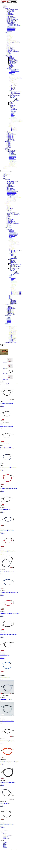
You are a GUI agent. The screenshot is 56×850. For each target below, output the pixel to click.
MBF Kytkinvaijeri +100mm (6, 824)
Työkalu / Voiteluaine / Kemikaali (10, 166)
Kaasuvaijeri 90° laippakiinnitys (7, 571)
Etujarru (8, 207)
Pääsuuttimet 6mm (10, 138)
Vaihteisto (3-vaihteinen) (11, 29)
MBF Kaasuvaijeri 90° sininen (7, 530)
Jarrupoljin (15, 98)
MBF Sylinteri (11, 153)
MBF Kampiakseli (12, 156)
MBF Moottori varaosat (11, 151)
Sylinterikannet (11, 57)
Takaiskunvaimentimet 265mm (16, 291)
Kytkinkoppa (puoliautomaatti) (12, 19)
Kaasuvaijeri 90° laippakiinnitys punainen (10, 613)
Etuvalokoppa (13, 89)
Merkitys (2, 383)
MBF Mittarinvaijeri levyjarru (7, 740)
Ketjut (12, 81)
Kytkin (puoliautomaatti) (11, 17)
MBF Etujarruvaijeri (5, 803)
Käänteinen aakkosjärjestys (14, 383)
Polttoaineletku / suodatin (11, 134)
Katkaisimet (13, 117)
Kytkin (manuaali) (10, 16)
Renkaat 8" (9, 143)
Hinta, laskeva (26, 383)
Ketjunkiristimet (14, 85)
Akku (12, 114)
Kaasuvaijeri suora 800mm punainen (8, 488)
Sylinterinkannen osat (10, 14)
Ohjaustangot (13, 92)
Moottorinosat (9, 56)
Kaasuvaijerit (13, 127)
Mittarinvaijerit (13, 129)
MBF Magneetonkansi (13, 336)
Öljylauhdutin (11, 66)
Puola (12, 107)
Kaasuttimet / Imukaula (9, 131)
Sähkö (10, 104)
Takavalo (8, 54)
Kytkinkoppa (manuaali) (11, 18)
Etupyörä (8, 206)
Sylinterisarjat (11, 58)
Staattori (12, 106)
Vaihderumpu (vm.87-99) (11, 28)
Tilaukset (4, 843)
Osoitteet (4, 845)
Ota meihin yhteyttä (6, 838)
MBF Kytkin (11, 158)
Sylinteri (8, 12)
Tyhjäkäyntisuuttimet (10, 139)
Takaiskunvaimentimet (11, 49)
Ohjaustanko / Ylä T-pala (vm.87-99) (13, 42)
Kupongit (4, 846)
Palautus (4, 834)
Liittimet (12, 113)
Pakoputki (8, 44)
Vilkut (12, 116)
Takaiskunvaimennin (12, 118)
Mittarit (10, 90)
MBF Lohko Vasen (12, 337)
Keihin (8, 15)
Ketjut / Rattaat (11, 80)
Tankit (10, 123)
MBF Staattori (11, 160)
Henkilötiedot (5, 842)
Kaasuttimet (9, 132)
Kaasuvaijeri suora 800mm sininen (8, 467)
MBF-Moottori (7, 149)
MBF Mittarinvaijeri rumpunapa (7, 782)
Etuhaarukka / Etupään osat (14, 69)
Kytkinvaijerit (13, 128)
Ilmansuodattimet (12, 248)
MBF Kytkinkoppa (12, 159)
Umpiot (12, 74)
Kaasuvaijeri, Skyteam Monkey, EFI (8, 634)
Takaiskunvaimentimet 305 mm (16, 293)
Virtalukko (13, 108)
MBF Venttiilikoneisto (13, 155)
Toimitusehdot (5, 836)
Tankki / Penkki (9, 48)
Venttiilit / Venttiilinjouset (13, 60)
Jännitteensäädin (14, 109)
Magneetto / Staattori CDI (13, 24)
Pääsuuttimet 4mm (10, 135)
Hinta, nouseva (21, 383)
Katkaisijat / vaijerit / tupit (11, 40)
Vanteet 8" (9, 142)
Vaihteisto (11, 65)
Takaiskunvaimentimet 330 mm (16, 121)
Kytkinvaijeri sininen (5, 677)
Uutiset (4, 167)
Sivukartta (4, 837)
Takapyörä (9, 53)
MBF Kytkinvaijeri (4, 655)
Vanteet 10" (9, 144)
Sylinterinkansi (9, 13)
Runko (8, 45)
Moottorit (6, 148)
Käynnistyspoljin (16, 100)
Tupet (12, 94)
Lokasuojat (13, 88)
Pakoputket (11, 103)
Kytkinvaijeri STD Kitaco (6, 699)
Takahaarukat (11, 122)
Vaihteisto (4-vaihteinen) (11, 30)
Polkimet (8, 43)
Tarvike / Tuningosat (8, 55)
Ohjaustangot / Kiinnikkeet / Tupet (15, 91)
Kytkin (10, 64)
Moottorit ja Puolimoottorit (11, 150)
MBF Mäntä (11, 152)
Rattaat (12, 82)
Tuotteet (4, 7)
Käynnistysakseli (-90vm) (11, 20)
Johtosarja (13, 115)
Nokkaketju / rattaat (10, 11)
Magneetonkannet (12, 63)
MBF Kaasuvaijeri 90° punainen (7, 551)
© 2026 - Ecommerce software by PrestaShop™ (8, 849)
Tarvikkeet (9, 147)
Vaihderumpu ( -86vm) (11, 27)
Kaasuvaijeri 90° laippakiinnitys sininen (9, 592)
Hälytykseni (5, 847)
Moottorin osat (7, 8)
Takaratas (15, 84)
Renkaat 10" (9, 145)
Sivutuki (12, 101)
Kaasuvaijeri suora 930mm (6, 426)
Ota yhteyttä (5, 6)
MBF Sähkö (11, 165)
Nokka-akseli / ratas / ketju (13, 61)
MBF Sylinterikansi (12, 154)
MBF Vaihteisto (12, 339)
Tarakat (10, 125)
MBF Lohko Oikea (12, 338)
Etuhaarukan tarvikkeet (15, 71)
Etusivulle (4, 5)
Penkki (10, 102)
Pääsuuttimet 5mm (10, 136)
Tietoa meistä (5, 168)
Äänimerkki (13, 105)
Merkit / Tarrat (9, 38)
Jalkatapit (8, 39)
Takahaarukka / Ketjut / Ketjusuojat (13, 51)
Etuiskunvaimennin (10, 204)
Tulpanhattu (13, 112)
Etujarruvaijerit (14, 130)
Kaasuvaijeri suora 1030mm (6, 447)
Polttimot (12, 75)
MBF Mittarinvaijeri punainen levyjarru (9, 761)
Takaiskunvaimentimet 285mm (16, 292)
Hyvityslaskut (5, 844)
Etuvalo (10, 73)
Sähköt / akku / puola (10, 47)
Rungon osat (7, 32)
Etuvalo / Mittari (10, 36)
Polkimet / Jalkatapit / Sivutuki (14, 95)
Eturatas (15, 83)
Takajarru (8, 52)
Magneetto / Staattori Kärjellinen (14, 25)
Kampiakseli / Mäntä (10, 10)
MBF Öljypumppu (12, 157)
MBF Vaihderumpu (12, 164)
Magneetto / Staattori (10, 23)
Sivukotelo (9, 46)
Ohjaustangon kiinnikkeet (15, 93)
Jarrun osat (11, 249)
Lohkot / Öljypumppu (11, 22)
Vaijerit (10, 126)
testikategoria (9, 31)
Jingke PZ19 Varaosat (11, 140)
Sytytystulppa (13, 111)
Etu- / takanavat (12, 72)
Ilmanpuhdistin (9, 37)
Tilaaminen (4, 833)
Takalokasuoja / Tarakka (11, 50)
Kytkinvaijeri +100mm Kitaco (7, 721)
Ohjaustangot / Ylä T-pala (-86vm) (13, 41)
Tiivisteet (8, 26)
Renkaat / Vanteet (8, 141)
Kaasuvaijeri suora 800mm (6, 403)
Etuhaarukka (13, 70)
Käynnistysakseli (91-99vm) (12, 21)
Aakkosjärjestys (6, 383)
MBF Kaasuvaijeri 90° (5, 509)
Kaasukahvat (13, 78)
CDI (12, 110)
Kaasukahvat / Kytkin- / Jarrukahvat (15, 250)
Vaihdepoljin (16, 99)
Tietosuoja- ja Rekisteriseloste (8, 835)
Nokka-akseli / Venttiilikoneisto (12, 9)
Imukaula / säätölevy (10, 133)
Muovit (10, 86)
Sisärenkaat (9, 146)
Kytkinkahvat (13, 79)
